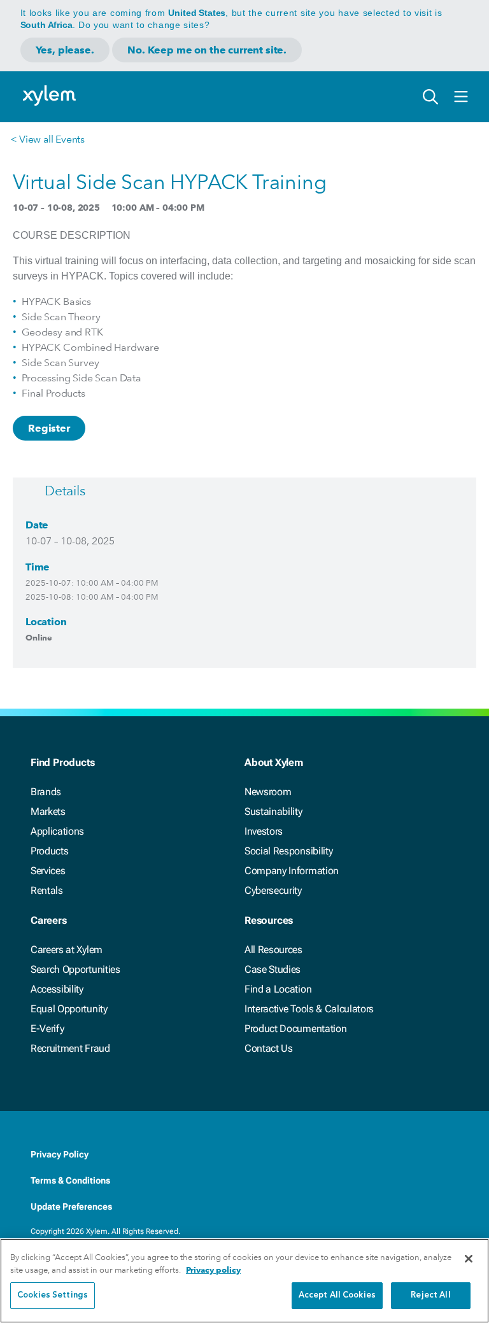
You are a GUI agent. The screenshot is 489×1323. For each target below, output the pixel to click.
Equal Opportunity (69, 1009)
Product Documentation (295, 1028)
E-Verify (47, 1028)
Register (49, 428)
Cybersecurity (273, 890)
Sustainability (273, 811)
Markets (48, 811)
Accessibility (57, 989)
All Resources (273, 950)
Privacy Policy (60, 1154)
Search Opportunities (75, 969)
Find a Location (277, 989)
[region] (244, 1280)
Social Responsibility (288, 851)
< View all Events (47, 139)
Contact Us (268, 1048)
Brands (46, 792)
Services (48, 871)
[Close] (469, 1259)
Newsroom (267, 792)
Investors (263, 831)
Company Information (291, 871)
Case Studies (272, 969)
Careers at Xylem (67, 950)
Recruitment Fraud (70, 1048)
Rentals (47, 890)
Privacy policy (213, 1269)
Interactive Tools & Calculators (309, 1009)
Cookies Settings (52, 1295)
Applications (57, 831)
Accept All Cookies (337, 1295)
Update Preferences (71, 1206)
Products (49, 851)
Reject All (430, 1295)
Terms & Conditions (70, 1180)
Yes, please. (65, 50)
